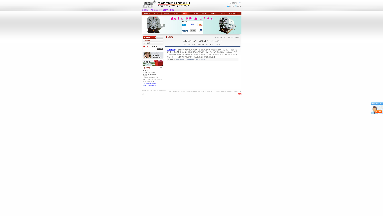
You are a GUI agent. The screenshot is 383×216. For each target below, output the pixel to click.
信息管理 (234, 3)
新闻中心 (230, 37)
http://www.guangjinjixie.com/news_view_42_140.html (190, 59)
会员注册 (239, 6)
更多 (161, 67)
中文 (230, 3)
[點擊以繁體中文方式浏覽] (239, 3)
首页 (225, 37)
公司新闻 (237, 37)
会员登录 (231, 6)
